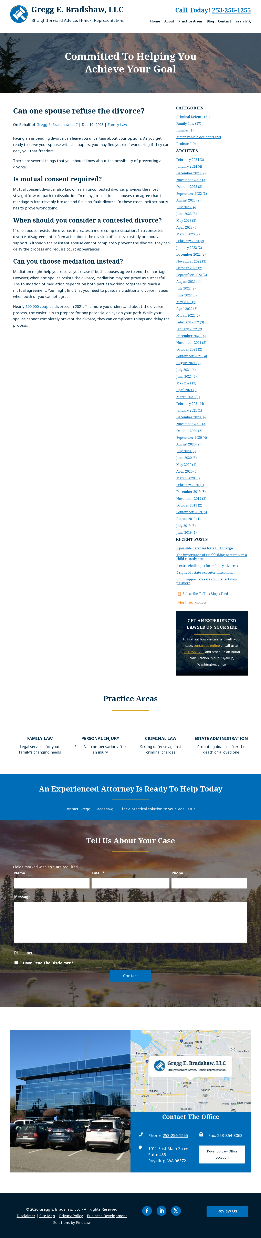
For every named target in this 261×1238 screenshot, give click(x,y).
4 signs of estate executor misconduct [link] (205, 572)
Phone (177, 873)
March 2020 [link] (185, 478)
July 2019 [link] (183, 525)
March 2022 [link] (185, 315)
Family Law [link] (117, 124)
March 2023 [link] (185, 234)
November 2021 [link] (188, 342)
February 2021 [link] (187, 403)
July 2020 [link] (183, 451)
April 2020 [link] (184, 471)
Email (98, 873)
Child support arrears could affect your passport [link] (206, 581)
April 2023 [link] (184, 227)
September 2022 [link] (189, 275)
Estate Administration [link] (221, 738)
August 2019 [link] (186, 519)
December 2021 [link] (188, 336)
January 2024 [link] (186, 166)
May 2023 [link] (183, 220)
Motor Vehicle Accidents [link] (195, 137)
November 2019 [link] (188, 498)
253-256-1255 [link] (175, 1135)
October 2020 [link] (186, 431)
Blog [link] (210, 21)
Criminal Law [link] (160, 738)
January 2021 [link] (186, 410)
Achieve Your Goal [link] (130, 68)
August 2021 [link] (186, 363)
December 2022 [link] (188, 254)
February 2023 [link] (187, 241)
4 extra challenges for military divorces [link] (207, 565)
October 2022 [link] (186, 268)
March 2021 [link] (185, 397)
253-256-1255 (231, 10)
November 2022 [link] (188, 261)
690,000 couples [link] (39, 306)
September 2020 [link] (189, 437)
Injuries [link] (182, 130)
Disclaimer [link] (26, 1215)
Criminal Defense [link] (189, 117)
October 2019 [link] (186, 505)
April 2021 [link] (184, 390)
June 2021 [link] (184, 376)
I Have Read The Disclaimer (47, 963)
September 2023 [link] (189, 193)
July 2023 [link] (183, 207)
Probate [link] (182, 143)
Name (19, 873)
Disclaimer (23, 952)
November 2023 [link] (188, 180)
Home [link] (155, 21)
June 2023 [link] (184, 214)
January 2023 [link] (186, 247)
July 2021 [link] (183, 369)
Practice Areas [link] (190, 21)
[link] (67, 21)
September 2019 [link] (189, 512)
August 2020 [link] (186, 444)
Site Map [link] (47, 1215)
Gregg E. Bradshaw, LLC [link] (57, 124)
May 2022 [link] (183, 302)
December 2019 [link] (188, 491)
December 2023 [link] (188, 173)
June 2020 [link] (184, 457)
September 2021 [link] (189, 356)
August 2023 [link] (186, 200)
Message (22, 896)
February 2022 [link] (187, 322)
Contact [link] (224, 21)
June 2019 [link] (184, 532)
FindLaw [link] (83, 1222)
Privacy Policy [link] (71, 1215)
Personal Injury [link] (100, 738)
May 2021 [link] (183, 383)
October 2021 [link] (186, 349)
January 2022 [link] (186, 329)
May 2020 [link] (183, 464)
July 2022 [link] (183, 288)
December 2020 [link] (188, 417)
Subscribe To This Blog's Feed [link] (205, 593)
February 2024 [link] (187, 159)
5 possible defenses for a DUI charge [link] (204, 548)
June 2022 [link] (184, 295)
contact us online (207, 645)
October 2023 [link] (186, 186)
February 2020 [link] (187, 485)
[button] (147, 1211)
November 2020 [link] (188, 424)
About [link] (169, 21)
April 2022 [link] (184, 308)
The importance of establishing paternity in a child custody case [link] (211, 557)
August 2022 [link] (186, 281)
